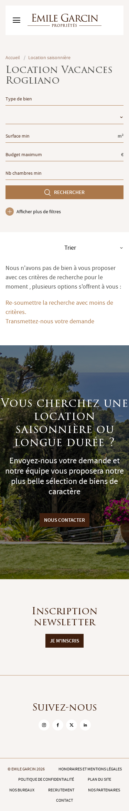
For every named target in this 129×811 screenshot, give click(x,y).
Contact (64, 800)
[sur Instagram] (44, 725)
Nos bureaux (21, 790)
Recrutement (61, 790)
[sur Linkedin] (85, 725)
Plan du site (99, 779)
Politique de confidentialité (46, 779)
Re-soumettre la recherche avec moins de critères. (59, 307)
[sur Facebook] (57, 725)
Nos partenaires (104, 790)
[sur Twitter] (71, 725)
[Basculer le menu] (16, 20)
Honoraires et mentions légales (90, 769)
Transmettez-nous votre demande (50, 321)
